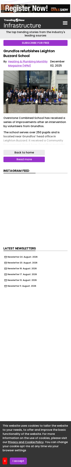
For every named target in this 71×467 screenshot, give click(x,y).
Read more (24, 159)
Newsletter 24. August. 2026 (23, 257)
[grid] (35, 271)
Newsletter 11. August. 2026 (22, 286)
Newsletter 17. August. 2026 (22, 274)
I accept (18, 461)
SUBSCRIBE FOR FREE (35, 43)
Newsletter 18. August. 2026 (22, 268)
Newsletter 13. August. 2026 (22, 280)
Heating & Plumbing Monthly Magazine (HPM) (28, 64)
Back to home (24, 152)
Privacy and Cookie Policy (26, 442)
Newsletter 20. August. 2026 (22, 262)
